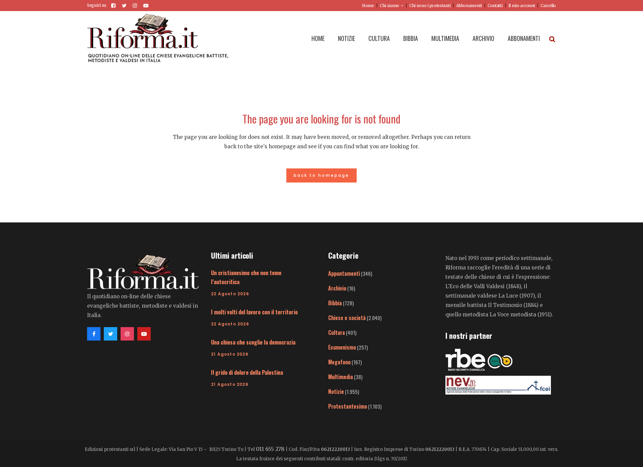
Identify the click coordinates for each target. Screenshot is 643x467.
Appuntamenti (344, 273)
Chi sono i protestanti (429, 5)
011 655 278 (270, 449)
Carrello (548, 5)
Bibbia (335, 303)
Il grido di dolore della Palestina (247, 372)
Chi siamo (389, 5)
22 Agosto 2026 (230, 294)
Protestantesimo (347, 406)
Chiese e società (347, 318)
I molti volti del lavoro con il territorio (254, 312)
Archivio (337, 288)
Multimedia (340, 377)
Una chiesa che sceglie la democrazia (253, 342)
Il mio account (521, 5)
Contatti (495, 5)
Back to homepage (321, 175)
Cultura (336, 332)
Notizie (336, 391)
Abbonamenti (469, 5)
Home (368, 5)
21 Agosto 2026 (229, 354)
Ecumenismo (342, 347)
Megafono (339, 362)
